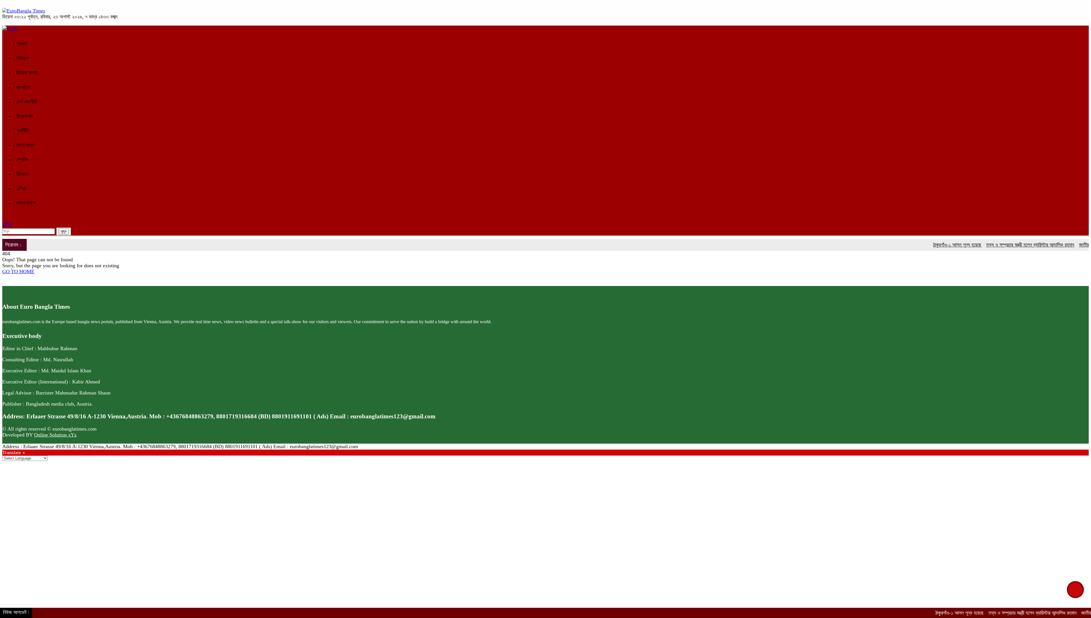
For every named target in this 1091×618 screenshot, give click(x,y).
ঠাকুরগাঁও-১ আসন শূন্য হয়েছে (940, 245)
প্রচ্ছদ (21, 44)
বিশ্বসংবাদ (24, 116)
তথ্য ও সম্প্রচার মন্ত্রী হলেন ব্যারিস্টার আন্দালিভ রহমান (1013, 245)
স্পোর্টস (22, 159)
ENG (7, 224)
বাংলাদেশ (23, 87)
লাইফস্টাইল (26, 203)
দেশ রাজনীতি (26, 102)
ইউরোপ (22, 58)
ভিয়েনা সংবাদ (27, 73)
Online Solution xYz (55, 435)
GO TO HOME (18, 271)
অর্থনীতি (22, 130)
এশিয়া (21, 188)
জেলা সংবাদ (25, 145)
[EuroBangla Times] (23, 11)
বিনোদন (22, 174)
